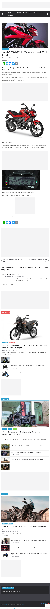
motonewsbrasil (16, 57)
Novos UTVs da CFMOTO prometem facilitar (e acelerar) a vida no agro (26, 452)
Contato (10, 15)
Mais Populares (11, 342)
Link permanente (21, 276)
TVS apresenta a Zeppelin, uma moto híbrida (38, 260)
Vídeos (35, 12)
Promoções (10, 523)
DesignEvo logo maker (13, 608)
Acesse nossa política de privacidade (11, 591)
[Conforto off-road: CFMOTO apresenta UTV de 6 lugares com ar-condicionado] (5, 447)
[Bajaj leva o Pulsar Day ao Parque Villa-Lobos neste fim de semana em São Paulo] (5, 541)
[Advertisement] (26, 5)
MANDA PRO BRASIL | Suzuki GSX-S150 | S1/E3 (13, 260)
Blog (30, 12)
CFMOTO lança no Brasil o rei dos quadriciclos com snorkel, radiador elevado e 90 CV (29, 466)
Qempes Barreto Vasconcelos (10, 274)
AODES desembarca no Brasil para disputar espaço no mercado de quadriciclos (22, 433)
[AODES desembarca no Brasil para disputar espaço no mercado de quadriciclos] (25, 414)
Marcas (10, 12)
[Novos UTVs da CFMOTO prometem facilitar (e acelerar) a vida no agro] (5, 453)
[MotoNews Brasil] (2, 14)
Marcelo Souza (15, 350)
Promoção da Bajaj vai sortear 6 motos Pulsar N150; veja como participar (26, 547)
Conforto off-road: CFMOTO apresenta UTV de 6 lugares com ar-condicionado (27, 445)
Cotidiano (18, 12)
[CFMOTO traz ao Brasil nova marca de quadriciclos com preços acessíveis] (5, 460)
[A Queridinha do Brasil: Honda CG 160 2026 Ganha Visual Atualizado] (5, 360)
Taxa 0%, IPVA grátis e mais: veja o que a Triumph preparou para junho (24, 527)
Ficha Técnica (5, 342)
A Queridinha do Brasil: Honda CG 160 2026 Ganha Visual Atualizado (25, 359)
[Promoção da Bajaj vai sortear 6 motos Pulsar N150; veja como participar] (5, 548)
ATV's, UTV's (4, 429)
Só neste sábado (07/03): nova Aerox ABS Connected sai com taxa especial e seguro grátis (29, 554)
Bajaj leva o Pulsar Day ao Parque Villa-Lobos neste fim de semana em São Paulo (28, 540)
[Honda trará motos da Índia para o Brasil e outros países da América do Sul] (5, 374)
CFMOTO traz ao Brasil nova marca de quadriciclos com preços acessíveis (27, 459)
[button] (12, 13)
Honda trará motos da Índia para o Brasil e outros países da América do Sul (27, 373)
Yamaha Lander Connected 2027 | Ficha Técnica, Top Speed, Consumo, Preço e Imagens (24, 346)
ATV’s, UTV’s (41, 12)
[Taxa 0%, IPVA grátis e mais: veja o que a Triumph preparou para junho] (25, 509)
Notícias (25, 12)
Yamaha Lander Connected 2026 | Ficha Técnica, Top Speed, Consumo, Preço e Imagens (28, 366)
